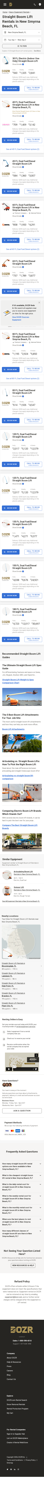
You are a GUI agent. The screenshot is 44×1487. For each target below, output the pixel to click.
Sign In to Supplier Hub (16, 1434)
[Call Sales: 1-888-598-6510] (36, 4)
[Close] (39, 302)
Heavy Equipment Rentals (19, 12)
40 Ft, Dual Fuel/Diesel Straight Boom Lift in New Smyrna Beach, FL (25, 105)
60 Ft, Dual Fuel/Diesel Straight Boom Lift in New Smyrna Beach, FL (25, 207)
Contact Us (11, 1379)
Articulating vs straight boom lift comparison (17, 777)
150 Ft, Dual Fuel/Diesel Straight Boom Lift (24, 566)
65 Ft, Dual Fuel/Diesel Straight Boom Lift (23, 262)
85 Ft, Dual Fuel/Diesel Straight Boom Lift (23, 391)
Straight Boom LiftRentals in (13, 964)
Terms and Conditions (15, 1460)
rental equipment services (25, 1026)
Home (5, 12)
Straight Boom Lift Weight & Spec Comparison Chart (18, 681)
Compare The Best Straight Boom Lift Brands (19, 827)
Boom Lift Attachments (13, 729)
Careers (10, 1371)
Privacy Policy (31, 1460)
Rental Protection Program (17, 1409)
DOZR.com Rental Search (17, 1400)
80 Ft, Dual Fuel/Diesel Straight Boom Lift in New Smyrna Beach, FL (25, 337)
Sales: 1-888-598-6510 (22, 1341)
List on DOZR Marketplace (17, 1438)
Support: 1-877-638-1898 (22, 1344)
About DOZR (12, 1358)
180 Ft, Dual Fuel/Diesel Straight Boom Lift (24, 610)
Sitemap (10, 1463)
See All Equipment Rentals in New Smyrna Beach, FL (21, 901)
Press (9, 1366)
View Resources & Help (23, 1265)
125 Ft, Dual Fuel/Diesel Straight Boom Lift (24, 479)
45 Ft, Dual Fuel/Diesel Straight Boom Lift (23, 162)
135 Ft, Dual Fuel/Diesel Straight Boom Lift (24, 523)
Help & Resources (14, 1362)
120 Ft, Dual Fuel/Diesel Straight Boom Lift (24, 435)
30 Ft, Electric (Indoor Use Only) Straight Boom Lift (25, 59)
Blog (8, 1375)
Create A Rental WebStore (17, 1442)
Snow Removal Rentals (16, 1404)
